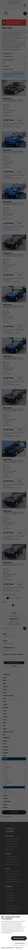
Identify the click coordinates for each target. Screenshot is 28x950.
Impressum (19, 948)
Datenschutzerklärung (8, 948)
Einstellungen (19, 943)
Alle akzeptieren (19, 938)
